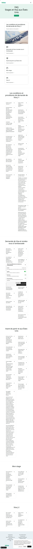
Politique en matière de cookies (19, 544)
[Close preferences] (25, 264)
